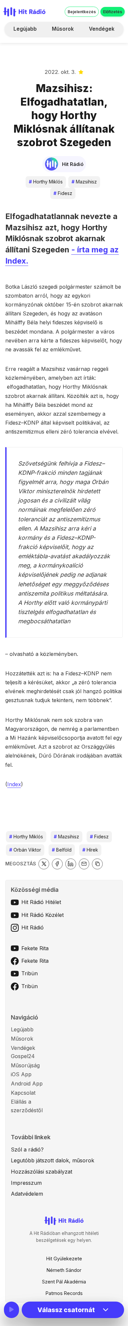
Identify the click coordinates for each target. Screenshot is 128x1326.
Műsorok (63, 29)
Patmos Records (64, 1293)
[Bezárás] (111, 46)
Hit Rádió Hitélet (41, 902)
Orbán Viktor (25, 850)
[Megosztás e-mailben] (84, 863)
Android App (27, 1083)
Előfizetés (112, 11)
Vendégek (102, 29)
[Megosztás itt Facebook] (57, 863)
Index (14, 784)
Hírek (90, 850)
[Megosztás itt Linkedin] (70, 863)
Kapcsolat (23, 1092)
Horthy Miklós (46, 181)
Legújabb (25, 29)
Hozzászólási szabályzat (41, 1171)
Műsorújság (25, 1065)
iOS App (21, 1074)
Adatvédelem (27, 1193)
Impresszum (26, 1183)
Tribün (29, 973)
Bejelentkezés (82, 11)
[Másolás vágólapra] (97, 863)
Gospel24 (23, 1056)
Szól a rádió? (27, 1149)
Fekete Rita (35, 948)
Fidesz (62, 193)
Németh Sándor (64, 1270)
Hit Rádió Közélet (42, 915)
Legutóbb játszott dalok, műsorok (52, 1160)
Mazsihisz (84, 181)
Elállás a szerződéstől (27, 1106)
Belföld (62, 850)
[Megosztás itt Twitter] (43, 863)
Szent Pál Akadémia (64, 1281)
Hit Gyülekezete (64, 1258)
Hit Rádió (32, 927)
